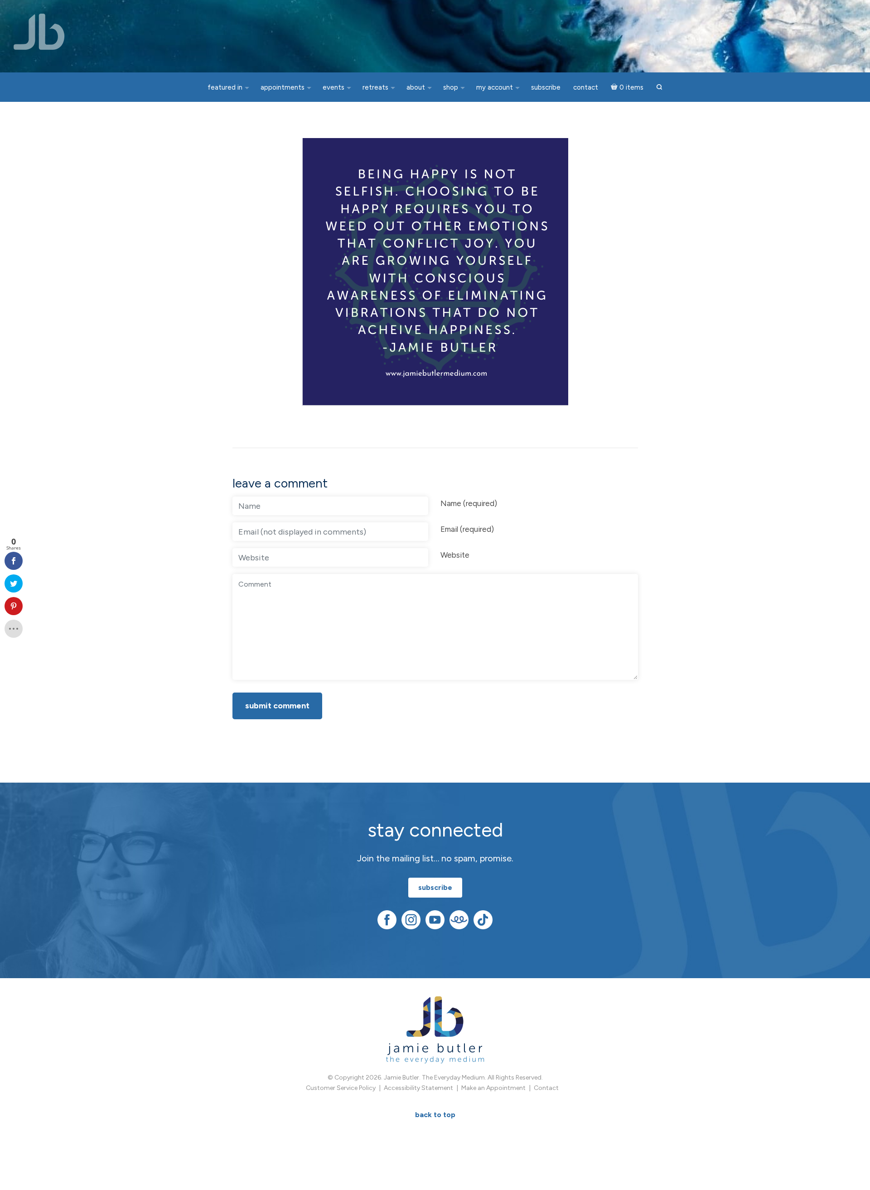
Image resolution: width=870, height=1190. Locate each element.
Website (454, 554)
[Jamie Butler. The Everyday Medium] (39, 32)
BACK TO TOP (435, 1114)
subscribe (435, 887)
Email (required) (467, 529)
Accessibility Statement (418, 1088)
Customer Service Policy (341, 1088)
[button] (659, 87)
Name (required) (468, 503)
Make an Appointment (493, 1088)
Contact (546, 1088)
